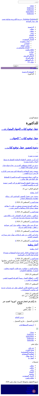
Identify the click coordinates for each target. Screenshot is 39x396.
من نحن (31, 348)
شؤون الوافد (25, 45)
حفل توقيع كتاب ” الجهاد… (24, 138)
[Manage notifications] (34, 391)
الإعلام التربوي (29, 56)
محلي (32, 29)
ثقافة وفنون (29, 50)
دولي (32, 33)
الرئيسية (31, 27)
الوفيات (26, 43)
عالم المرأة (30, 58)
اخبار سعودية (24, 41)
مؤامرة (28, 307)
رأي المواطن (29, 60)
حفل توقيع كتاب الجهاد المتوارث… (19, 129)
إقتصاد (31, 35)
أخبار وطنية (34, 249)
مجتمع (31, 37)
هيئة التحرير (29, 350)
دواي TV (31, 62)
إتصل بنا (31, 358)
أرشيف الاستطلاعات (26, 325)
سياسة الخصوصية (27, 352)
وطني (32, 31)
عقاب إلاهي (27, 309)
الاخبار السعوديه (28, 39)
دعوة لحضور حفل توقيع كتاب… (21, 147)
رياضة (31, 54)
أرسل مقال (30, 356)
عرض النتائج (19, 317)
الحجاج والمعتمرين (22, 48)
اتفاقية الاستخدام (28, 354)
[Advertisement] (19, 96)
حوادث (31, 52)
